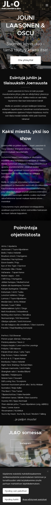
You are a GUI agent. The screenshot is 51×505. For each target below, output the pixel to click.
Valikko (47, 5)
